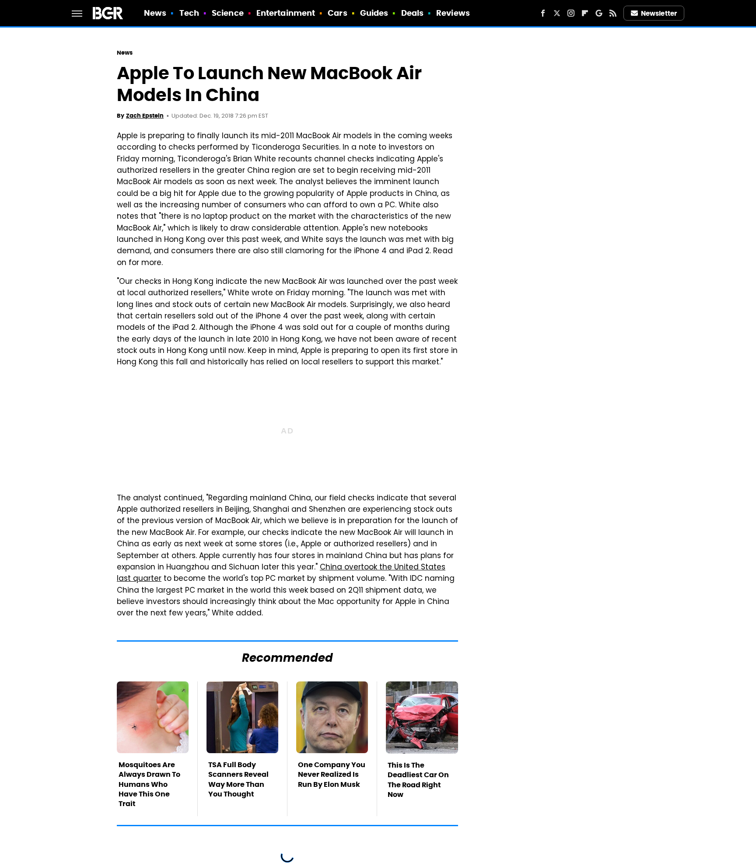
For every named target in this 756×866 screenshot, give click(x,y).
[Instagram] (570, 13)
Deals (412, 13)
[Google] (598, 13)
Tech (189, 13)
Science (228, 13)
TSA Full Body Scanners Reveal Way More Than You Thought (238, 779)
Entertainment (285, 13)
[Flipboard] (584, 13)
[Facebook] (542, 13)
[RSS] (612, 13)
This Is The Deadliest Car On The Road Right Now (418, 780)
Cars (337, 13)
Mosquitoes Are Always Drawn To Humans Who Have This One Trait (149, 784)
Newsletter (659, 13)
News (155, 13)
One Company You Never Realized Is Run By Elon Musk (331, 774)
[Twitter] (556, 13)
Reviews (453, 13)
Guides (374, 13)
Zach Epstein (145, 115)
